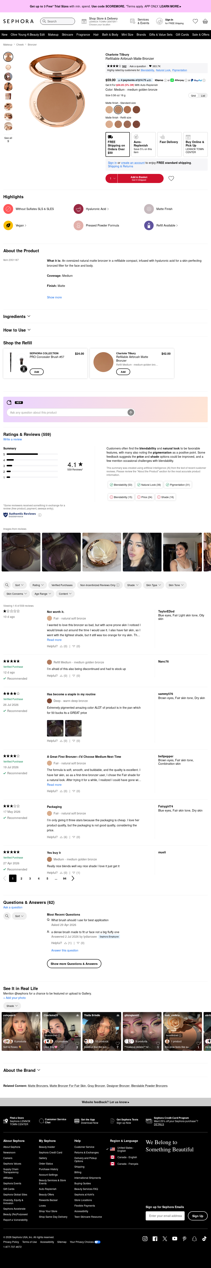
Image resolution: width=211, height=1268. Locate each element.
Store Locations (83, 1200)
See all (8, 139)
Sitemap (62, 1241)
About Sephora (11, 1146)
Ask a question (138, 66)
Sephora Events (12, 1183)
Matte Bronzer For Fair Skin (68, 1086)
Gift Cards (182, 34)
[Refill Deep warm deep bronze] (136, 124)
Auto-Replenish (47, 1189)
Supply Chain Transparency (11, 1170)
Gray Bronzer (96, 1086)
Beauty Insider (47, 1146)
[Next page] (73, 878)
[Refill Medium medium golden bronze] (118, 124)
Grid (193, 95)
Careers (7, 1158)
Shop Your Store (48, 1211)
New (4, 34)
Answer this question (64, 950)
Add (36, 372)
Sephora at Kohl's (84, 1194)
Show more (54, 297)
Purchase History (48, 1169)
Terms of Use (29, 1241)
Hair (96, 34)
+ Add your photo (14, 998)
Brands (141, 34)
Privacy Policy (11, 1241)
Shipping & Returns (120, 166)
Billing (77, 1172)
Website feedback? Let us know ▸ (105, 1102)
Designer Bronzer (118, 1086)
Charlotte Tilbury (117, 54)
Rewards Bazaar (48, 1200)
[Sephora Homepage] (18, 21)
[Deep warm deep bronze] (136, 109)
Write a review (12, 439)
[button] (165, 80)
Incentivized (51, 1035)
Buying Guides (82, 1183)
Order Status (46, 1163)
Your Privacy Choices (82, 1241)
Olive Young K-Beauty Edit (28, 34)
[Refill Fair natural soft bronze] (109, 124)
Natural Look (163, 70)
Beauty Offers (46, 1194)
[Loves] (195, 21)
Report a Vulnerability (15, 1219)
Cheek (20, 44)
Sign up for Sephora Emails (165, 1207)
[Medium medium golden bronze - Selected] (118, 109)
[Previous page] (4, 878)
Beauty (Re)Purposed (15, 1214)
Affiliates (8, 1177)
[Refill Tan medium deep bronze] (127, 124)
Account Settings (48, 1174)
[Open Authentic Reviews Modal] (39, 515)
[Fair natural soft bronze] (109, 109)
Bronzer (32, 44)
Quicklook (13, 363)
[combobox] (57, 21)
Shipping (79, 1166)
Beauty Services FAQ (86, 1189)
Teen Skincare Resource (88, 1216)
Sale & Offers (200, 34)
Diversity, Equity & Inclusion (13, 1201)
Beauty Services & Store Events (52, 1181)
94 (64, 878)
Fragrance (83, 34)
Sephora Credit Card (50, 1152)
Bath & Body (110, 34)
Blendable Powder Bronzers (149, 1086)
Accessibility (81, 1211)
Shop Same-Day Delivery (53, 1216)
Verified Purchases (62, 585)
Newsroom (9, 1152)
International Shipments (87, 1177)
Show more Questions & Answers (74, 964)
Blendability (147, 70)
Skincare (67, 34)
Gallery (43, 1158)
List (203, 95)
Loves (42, 1205)
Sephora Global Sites (15, 1194)
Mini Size (127, 34)
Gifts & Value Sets (160, 34)
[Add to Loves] (171, 178)
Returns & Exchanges (86, 1152)
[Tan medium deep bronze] (127, 109)
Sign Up (197, 1216)
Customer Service (84, 1146)
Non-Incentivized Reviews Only (97, 585)
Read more (54, 640)
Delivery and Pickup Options (85, 1159)
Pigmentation (179, 70)
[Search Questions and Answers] (7, 916)
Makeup (53, 34)
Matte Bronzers (38, 1086)
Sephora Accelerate (14, 1208)
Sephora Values (12, 1163)
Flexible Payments (84, 1205)
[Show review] (21, 552)
